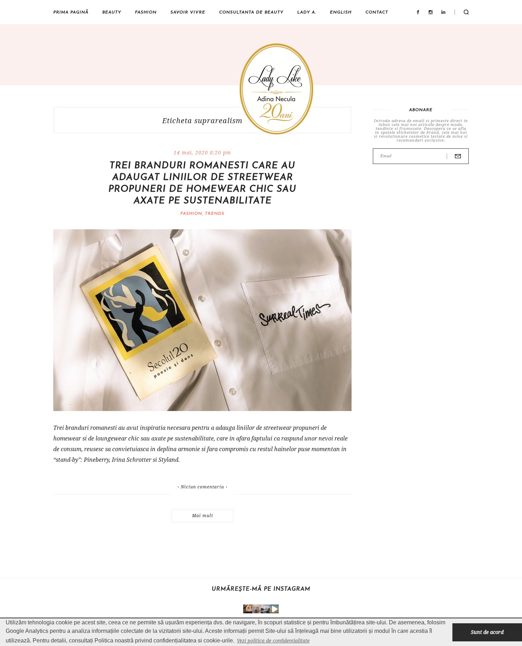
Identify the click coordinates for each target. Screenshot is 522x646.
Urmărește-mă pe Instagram (261, 589)
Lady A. (306, 12)
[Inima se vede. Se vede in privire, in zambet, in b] (256, 608)
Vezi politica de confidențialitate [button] (273, 640)
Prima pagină (70, 12)
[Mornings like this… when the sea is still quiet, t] (274, 608)
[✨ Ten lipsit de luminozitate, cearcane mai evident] (247, 608)
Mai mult (202, 516)
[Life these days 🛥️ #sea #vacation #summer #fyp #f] (265, 608)
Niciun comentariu (202, 487)
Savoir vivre (187, 12)
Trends (214, 214)
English (341, 12)
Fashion (146, 12)
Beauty (111, 12)
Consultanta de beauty (251, 12)
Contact (376, 12)
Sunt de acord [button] (487, 632)
